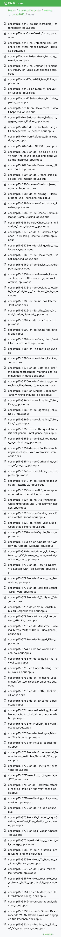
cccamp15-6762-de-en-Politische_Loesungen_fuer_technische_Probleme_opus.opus (32, 681)
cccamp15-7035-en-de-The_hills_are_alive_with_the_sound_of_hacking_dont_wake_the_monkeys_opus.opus (32, 155)
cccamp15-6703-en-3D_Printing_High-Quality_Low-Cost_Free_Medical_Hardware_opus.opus (32, 821)
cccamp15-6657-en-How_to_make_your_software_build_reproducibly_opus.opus (32, 882)
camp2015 (18, 14)
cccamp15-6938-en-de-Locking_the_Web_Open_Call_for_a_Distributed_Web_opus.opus (33, 291)
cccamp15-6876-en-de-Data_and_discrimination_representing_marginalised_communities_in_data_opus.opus (32, 371)
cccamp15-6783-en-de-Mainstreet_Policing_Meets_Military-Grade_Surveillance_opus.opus (33, 629)
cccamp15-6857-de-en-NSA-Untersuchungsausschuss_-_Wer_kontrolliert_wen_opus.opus (32, 452)
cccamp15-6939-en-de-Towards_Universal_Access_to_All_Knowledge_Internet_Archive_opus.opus (32, 278)
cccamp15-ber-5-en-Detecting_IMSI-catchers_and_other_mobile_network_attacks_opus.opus (32, 46)
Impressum (48, 934)
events (48, 10)
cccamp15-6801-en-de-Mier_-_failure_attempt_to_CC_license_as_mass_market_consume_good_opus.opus (33, 555)
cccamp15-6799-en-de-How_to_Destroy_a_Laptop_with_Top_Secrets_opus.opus (32, 568)
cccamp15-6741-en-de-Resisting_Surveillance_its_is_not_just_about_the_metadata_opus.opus (33, 714)
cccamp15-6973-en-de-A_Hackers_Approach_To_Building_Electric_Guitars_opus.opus (33, 235)
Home (11, 10)
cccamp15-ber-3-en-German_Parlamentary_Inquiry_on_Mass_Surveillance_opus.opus (32, 69)
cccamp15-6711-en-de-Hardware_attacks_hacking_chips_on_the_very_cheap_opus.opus (33, 788)
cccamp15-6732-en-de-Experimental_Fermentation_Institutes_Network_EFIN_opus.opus (33, 756)
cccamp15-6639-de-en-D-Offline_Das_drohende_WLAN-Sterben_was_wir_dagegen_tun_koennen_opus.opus (33, 915)
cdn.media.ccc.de (30, 10)
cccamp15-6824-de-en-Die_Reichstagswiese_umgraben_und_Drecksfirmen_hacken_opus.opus (33, 503)
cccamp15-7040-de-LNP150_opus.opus (32, 146)
